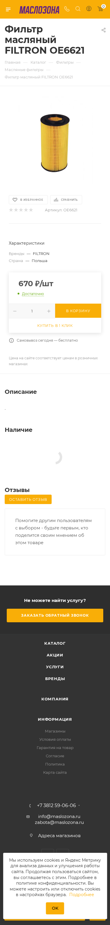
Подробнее (81, 894)
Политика (55, 764)
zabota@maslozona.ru (59, 822)
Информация (55, 719)
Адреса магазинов (59, 835)
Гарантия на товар (55, 747)
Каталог (55, 643)
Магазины (55, 731)
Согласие (55, 755)
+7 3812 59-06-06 (56, 805)
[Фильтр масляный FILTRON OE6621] (55, 140)
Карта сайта (55, 772)
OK (55, 908)
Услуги (55, 666)
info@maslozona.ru (59, 816)
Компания (55, 699)
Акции (55, 655)
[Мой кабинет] (89, 9)
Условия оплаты (55, 739)
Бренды (55, 678)
